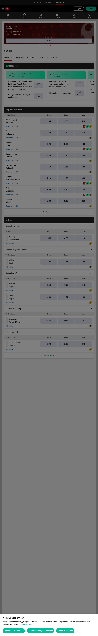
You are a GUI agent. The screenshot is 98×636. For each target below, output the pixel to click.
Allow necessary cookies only (40, 631)
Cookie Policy (27, 624)
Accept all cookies (65, 631)
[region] (49, 625)
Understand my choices (13, 631)
